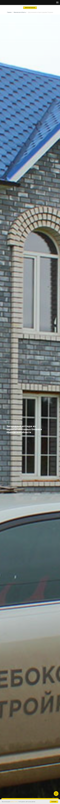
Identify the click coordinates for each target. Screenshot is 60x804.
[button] (30, 8)
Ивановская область (20, 12)
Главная (9, 12)
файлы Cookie (14, 801)
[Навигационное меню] (57, 2)
